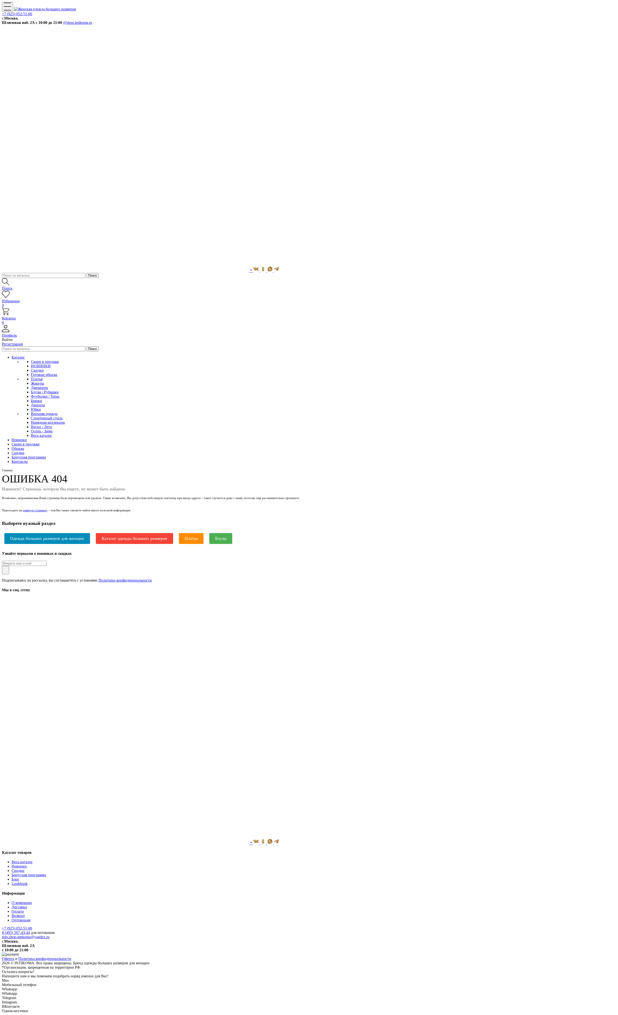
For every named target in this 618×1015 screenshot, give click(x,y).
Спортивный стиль (47, 418)
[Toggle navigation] (7, 7)
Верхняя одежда (44, 414)
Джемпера (39, 388)
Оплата (18, 911)
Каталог (18, 357)
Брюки (36, 401)
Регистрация (12, 344)
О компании (22, 903)
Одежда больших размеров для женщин (47, 538)
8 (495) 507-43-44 (16, 933)
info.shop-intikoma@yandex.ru (25, 937)
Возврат (18, 916)
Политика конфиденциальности (44, 959)
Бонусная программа (29, 875)
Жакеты (37, 383)
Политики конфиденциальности (125, 580)
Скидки (37, 370)
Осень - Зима (41, 431)
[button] (309, 333)
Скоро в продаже (45, 362)
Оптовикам (21, 920)
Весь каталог (41, 435)
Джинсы (38, 405)
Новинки (19, 866)
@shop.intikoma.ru (77, 23)
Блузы (220, 538)
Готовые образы (44, 375)
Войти (7, 340)
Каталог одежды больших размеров (134, 538)
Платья (36, 379)
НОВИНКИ (41, 366)
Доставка (19, 907)
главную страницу (35, 510)
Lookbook (20, 884)
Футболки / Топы (45, 396)
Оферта (8, 959)
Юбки (36, 409)
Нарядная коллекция (48, 422)
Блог (15, 879)
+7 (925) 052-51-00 (17, 14)
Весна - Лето (41, 427)
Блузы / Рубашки (45, 392)
